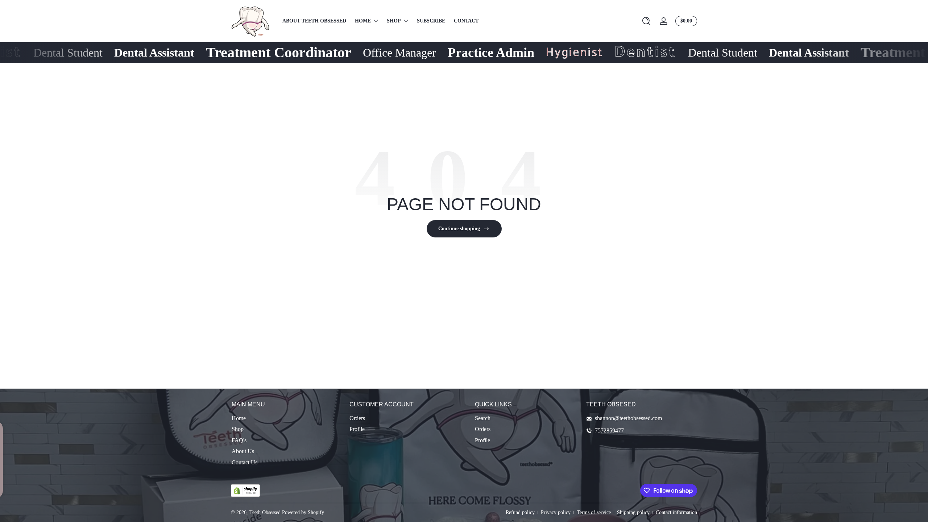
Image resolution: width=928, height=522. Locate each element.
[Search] (646, 21)
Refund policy (520, 512)
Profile (357, 429)
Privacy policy (556, 512)
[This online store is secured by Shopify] (245, 490)
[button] (646, 21)
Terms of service (594, 512)
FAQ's (239, 440)
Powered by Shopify (303, 512)
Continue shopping (459, 228)
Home (239, 418)
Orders (357, 418)
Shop (238, 429)
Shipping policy (633, 512)
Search (482, 418)
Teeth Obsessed (265, 512)
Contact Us (244, 462)
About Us (243, 451)
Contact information (676, 512)
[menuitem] (287, 418)
